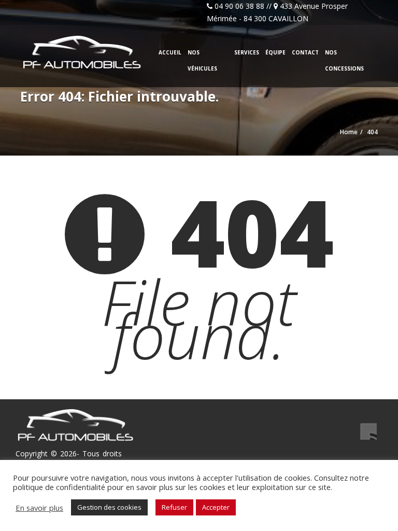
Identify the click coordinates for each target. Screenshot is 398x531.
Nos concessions (344, 60)
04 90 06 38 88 (239, 6)
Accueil (170, 52)
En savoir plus (39, 507)
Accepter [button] (216, 507)
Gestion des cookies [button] (109, 507)
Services (246, 52)
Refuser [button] (174, 507)
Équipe (275, 52)
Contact (305, 52)
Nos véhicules (202, 60)
